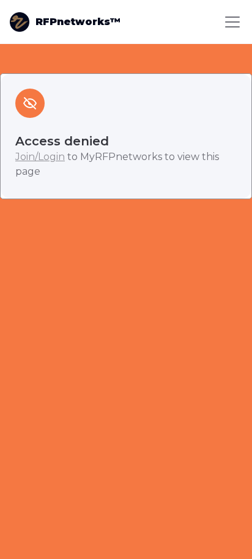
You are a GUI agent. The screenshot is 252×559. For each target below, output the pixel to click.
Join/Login (40, 157)
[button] (230, 22)
